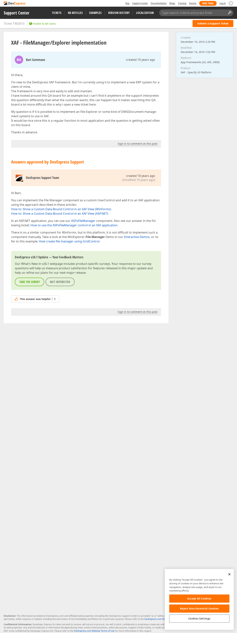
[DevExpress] (15, 3)
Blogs (172, 3)
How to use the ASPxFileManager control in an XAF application (74, 225)
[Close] (229, 574)
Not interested (60, 282)
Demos (192, 3)
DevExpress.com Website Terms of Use (94, 630)
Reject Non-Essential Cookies (199, 608)
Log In (222, 3)
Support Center (140, 3)
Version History (119, 13)
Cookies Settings (199, 618)
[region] (199, 599)
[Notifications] (230, 3)
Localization (145, 13)
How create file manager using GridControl (69, 241)
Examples (95, 13)
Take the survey (29, 282)
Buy (127, 3)
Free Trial (208, 3)
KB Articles (75, 13)
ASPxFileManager (83, 221)
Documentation (159, 3)
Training (182, 3)
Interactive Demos (137, 237)
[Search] (229, 12)
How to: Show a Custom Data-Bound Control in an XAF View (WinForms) (61, 209)
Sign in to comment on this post (137, 143)
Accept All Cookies (199, 598)
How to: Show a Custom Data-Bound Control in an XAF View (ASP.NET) (59, 213)
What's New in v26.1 (35, 264)
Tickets (56, 13)
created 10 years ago (140, 60)
